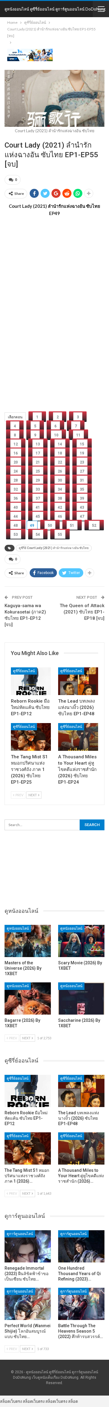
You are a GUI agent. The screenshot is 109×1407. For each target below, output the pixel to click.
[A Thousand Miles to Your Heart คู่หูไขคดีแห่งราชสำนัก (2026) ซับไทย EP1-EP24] (78, 737)
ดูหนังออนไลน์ (18, 928)
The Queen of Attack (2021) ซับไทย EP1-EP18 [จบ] (82, 612)
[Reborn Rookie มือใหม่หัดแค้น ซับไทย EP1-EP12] (31, 681)
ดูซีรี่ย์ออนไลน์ (24, 671)
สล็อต (73, 1401)
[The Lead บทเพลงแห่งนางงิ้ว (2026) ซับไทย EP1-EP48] (78, 681)
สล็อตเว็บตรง (11, 1401)
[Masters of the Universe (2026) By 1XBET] (28, 941)
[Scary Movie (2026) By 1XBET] (81, 941)
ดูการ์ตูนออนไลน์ (20, 1234)
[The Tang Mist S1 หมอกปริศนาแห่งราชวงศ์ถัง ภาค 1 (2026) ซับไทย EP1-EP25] (31, 737)
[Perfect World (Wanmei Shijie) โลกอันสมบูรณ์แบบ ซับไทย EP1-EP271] (28, 1304)
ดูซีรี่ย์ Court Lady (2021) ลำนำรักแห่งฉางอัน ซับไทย (54, 548)
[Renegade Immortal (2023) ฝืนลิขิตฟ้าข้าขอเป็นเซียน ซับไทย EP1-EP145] (28, 1246)
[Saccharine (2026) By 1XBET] (81, 998)
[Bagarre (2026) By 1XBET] (28, 998)
